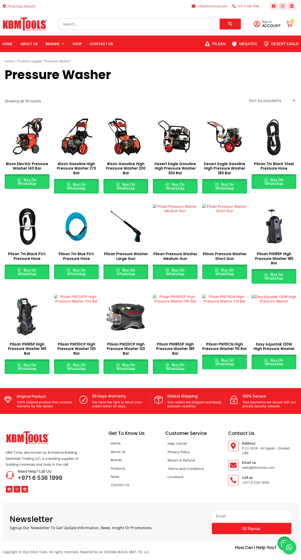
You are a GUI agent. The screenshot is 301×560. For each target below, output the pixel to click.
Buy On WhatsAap (27, 181)
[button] (289, 547)
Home (7, 43)
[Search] (230, 24)
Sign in (267, 22)
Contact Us (101, 43)
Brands (52, 43)
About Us (29, 43)
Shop (77, 43)
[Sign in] (257, 24)
